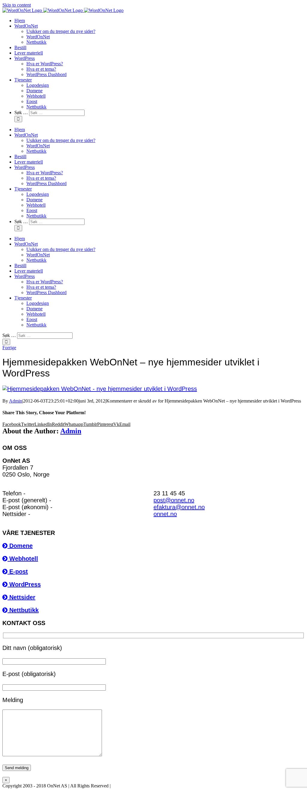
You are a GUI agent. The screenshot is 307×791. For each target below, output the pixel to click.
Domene (20, 545)
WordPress (24, 584)
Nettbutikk (23, 610)
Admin (15, 400)
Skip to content (16, 4)
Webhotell (22, 558)
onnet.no (165, 514)
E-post (17, 571)
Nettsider (21, 597)
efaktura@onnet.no (179, 507)
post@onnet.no (174, 500)
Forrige (9, 347)
